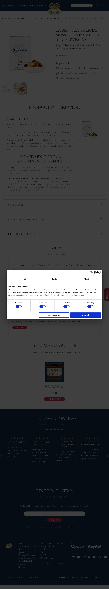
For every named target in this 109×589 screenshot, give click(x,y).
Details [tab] (54, 279)
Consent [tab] (22, 279)
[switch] (42, 306)
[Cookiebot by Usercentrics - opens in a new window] (91, 272)
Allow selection (54, 315)
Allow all (85, 315)
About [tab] (86, 279)
